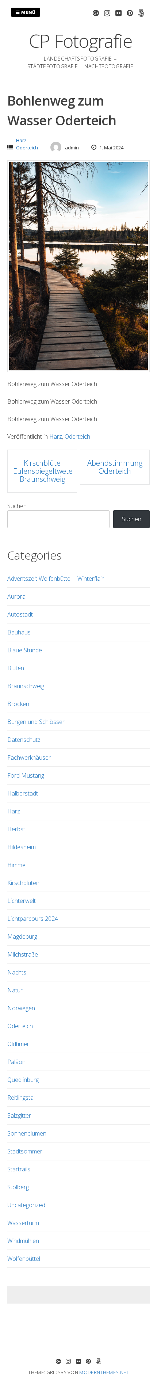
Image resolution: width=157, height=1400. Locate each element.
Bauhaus (19, 632)
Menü (28, 12)
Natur (15, 990)
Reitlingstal (21, 1098)
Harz (21, 140)
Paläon (16, 1062)
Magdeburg (22, 936)
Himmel (17, 865)
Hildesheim (21, 847)
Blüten (15, 668)
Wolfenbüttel (23, 1259)
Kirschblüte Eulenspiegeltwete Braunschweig (43, 471)
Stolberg (18, 1187)
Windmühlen (23, 1241)
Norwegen (21, 1008)
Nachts (16, 972)
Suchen (17, 506)
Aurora (16, 596)
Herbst (16, 829)
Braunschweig (25, 686)
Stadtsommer (24, 1151)
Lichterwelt (21, 901)
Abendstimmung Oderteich (114, 467)
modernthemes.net (104, 1372)
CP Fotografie (80, 40)
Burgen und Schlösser (36, 722)
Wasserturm (23, 1223)
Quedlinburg (23, 1080)
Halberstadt (22, 793)
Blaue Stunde (24, 650)
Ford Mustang (25, 775)
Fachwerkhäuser (29, 758)
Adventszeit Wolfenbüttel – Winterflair (55, 579)
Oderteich (27, 147)
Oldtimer (18, 1044)
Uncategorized (26, 1205)
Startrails (18, 1169)
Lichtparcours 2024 (32, 919)
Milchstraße (22, 954)
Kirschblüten (23, 883)
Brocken (18, 704)
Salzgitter (19, 1115)
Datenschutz (24, 740)
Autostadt (20, 614)
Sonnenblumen (26, 1133)
